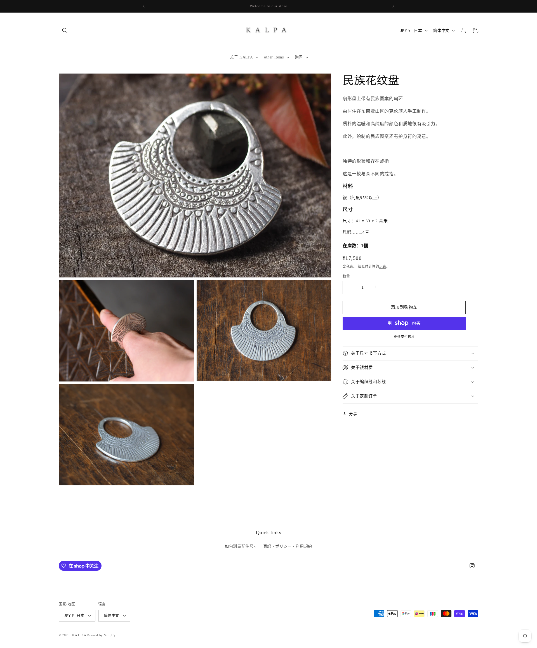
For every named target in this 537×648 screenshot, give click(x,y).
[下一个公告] (393, 6)
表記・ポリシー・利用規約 (287, 546)
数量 (346, 276)
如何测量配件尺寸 (241, 546)
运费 (382, 266)
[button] (65, 30)
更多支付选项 (404, 336)
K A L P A (79, 635)
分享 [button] (353, 413)
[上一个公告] (144, 6)
